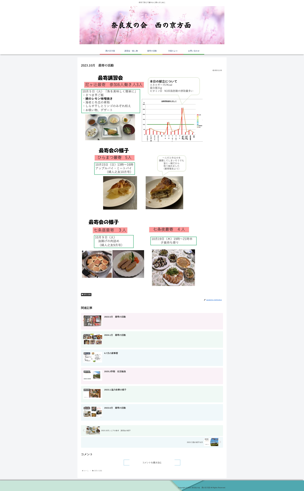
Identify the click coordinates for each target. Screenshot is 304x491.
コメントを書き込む (152, 462)
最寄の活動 (87, 294)
